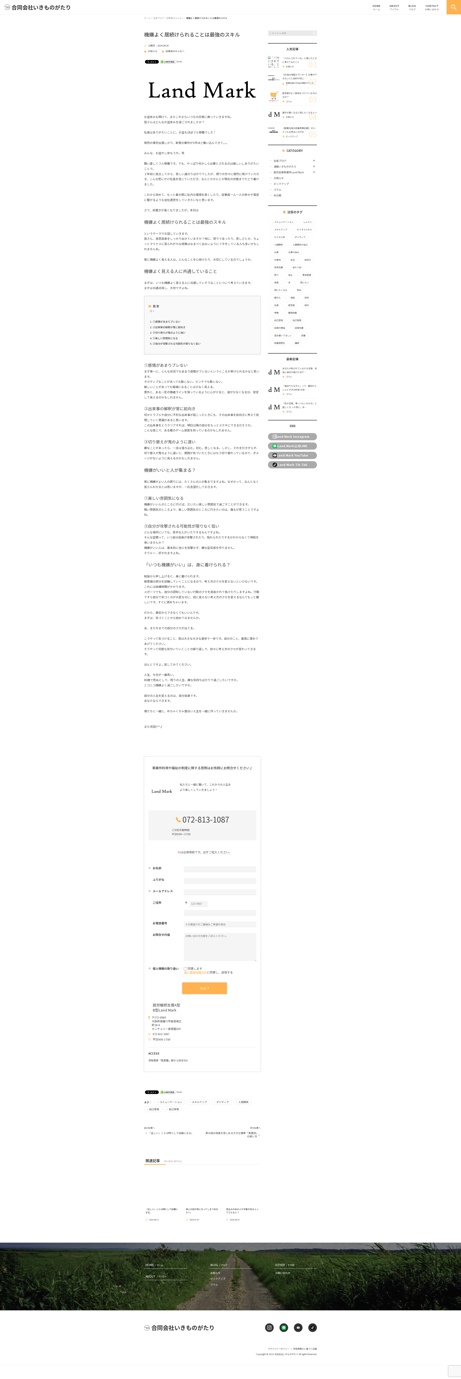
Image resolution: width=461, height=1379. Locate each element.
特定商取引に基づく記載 (305, 1348)
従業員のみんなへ (175, 51)
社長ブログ (280, 160)
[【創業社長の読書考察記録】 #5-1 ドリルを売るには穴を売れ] (273, 131)
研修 (305, 297)
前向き (306, 260)
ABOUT (394, 7)
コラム (289, 101)
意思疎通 (305, 275)
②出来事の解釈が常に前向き (169, 327)
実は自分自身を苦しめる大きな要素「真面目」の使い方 (231, 1134)
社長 (275, 305)
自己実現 (174, 1109)
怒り (275, 275)
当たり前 (295, 267)
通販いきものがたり (285, 166)
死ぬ (298, 290)
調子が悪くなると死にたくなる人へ (299, 112)
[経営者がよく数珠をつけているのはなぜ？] (273, 97)
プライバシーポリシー (278, 1348)
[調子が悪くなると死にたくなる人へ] (273, 114)
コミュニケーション (171, 1102)
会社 (291, 260)
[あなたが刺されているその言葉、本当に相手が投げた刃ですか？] (273, 372)
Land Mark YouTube (292, 455)
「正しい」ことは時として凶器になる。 (171, 1133)
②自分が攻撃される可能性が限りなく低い (177, 343)
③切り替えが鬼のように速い (169, 332)
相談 (291, 297)
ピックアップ (292, 136)
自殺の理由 (278, 328)
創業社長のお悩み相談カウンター (300, 84)
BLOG (412, 7)
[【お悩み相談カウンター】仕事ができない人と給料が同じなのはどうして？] (273, 79)
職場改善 (291, 312)
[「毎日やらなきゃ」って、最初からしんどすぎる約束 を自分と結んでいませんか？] (273, 389)
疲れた (276, 297)
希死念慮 (277, 267)
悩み (289, 275)
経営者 (290, 305)
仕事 (275, 252)
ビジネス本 (278, 237)
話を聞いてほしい (282, 335)
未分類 (277, 195)
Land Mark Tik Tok (292, 464)
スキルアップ (199, 1102)
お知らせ (152, 51)
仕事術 (276, 260)
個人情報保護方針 (195, 972)
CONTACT (432, 7)
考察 (275, 312)
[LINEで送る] (168, 61)
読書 (302, 335)
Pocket (179, 61)
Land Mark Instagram (293, 436)
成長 (275, 282)
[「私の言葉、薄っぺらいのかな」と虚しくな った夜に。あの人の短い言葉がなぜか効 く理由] (273, 407)
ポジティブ (222, 1102)
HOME (377, 7)
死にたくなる (279, 290)
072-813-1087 (205, 819)
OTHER (284, 1265)
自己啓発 (154, 1109)
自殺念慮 (298, 328)
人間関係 (243, 1102)
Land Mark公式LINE (292, 446)
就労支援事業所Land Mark (289, 172)
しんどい (306, 222)
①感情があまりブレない (166, 321)
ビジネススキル (303, 229)
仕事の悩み (292, 252)
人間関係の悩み (299, 244)
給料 (305, 305)
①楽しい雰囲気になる (165, 338)
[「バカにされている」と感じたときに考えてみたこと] (273, 62)
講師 (296, 343)
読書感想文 (278, 343)
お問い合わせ (282, 1273)
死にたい (303, 282)
